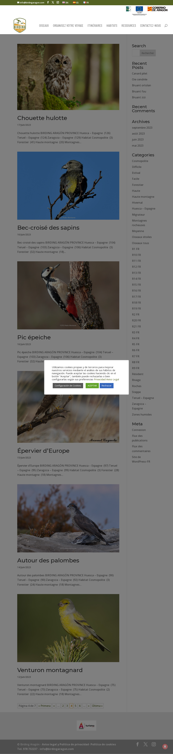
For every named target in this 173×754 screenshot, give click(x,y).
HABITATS (111, 25)
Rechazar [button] (107, 385)
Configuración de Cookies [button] (68, 385)
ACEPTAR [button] (92, 385)
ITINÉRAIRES (95, 25)
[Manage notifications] (165, 746)
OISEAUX (44, 25)
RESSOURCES (128, 25)
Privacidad (100, 379)
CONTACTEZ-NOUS (150, 25)
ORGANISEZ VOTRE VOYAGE (68, 25)
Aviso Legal (112, 379)
